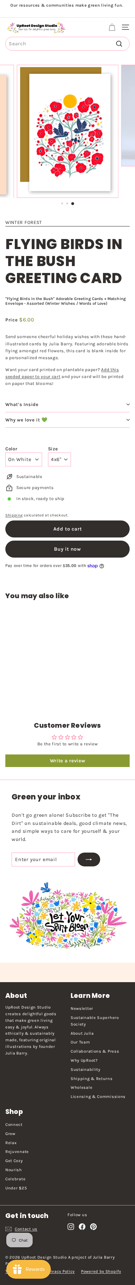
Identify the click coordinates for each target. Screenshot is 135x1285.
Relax (11, 1142)
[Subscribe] (89, 859)
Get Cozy (14, 1160)
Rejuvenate (17, 1151)
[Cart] (112, 27)
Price (12, 320)
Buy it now (67, 549)
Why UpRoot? (84, 1060)
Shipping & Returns (92, 1078)
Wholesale (81, 1087)
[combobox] (67, 44)
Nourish (13, 1169)
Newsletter (82, 1008)
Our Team (80, 1042)
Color (11, 449)
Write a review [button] (67, 761)
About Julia (82, 1033)
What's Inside (22, 404)
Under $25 (16, 1188)
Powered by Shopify (101, 1271)
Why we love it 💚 (26, 420)
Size (53, 449)
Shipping (14, 515)
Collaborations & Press (95, 1051)
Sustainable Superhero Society (95, 1020)
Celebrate (15, 1179)
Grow (10, 1133)
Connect (14, 1124)
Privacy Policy (60, 1271)
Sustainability (85, 1069)
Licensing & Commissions (98, 1096)
